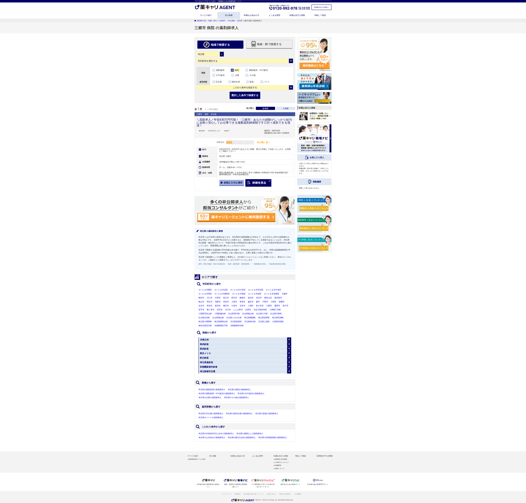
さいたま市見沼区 (255, 290)
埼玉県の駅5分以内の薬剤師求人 (242, 437)
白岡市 (248, 310)
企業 (237, 75)
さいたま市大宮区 (238, 290)
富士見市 (260, 306)
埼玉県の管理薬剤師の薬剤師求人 (272, 437)
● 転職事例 (277, 465)
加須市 (251, 298)
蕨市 (258, 302)
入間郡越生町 (220, 314)
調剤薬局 (220, 70)
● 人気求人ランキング (281, 462)
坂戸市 (285, 306)
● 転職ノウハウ (279, 468)
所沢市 (234, 298)
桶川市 (226, 306)
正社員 (219, 82)
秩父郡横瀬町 (250, 318)
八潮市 (251, 306)
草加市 (242, 302)
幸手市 (201, 310)
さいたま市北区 (221, 290)
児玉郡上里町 (264, 321)
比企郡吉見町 (204, 318)
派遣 (252, 82)
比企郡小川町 (262, 314)
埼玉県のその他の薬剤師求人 (236, 397)
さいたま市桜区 (205, 294)
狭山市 (201, 302)
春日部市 (278, 298)
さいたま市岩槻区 (271, 294)
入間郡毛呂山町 (205, 314)
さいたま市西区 (205, 290)
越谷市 (251, 302)
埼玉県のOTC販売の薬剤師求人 (251, 393)
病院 (236, 70)
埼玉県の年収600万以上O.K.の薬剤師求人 (216, 433)
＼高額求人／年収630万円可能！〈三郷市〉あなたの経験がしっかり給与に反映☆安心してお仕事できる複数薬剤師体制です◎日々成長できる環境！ (244, 122)
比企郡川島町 (276, 314)
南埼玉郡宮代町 (205, 325)
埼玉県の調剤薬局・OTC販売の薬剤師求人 (216, 393)
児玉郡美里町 (236, 321)
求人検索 (229, 15)
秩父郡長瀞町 (278, 318)
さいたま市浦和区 (222, 294)
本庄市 (259, 298)
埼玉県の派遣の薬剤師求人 (266, 413)
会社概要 (298, 494)
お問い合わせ (271, 494)
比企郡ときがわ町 (234, 318)
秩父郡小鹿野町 (205, 321)
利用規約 (237, 494)
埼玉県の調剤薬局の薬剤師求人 (211, 389)
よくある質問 (274, 15)
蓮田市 (277, 306)
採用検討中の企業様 (325, 456)
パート (267, 82)
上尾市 (234, 302)
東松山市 (268, 298)
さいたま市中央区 (273, 290)
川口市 (209, 298)
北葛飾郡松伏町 (237, 325)
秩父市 (226, 298)
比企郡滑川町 (234, 314)
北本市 (242, 306)
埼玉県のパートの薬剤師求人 (210, 417)
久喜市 (234, 306)
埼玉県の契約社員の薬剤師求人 (239, 413)
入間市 (273, 302)
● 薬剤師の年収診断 (280, 459)
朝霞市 (282, 302)
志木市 (201, 306)
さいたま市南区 (239, 294)
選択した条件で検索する (244, 95)
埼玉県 (239, 21)
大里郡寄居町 (278, 321)
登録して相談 (320, 15)
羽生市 (209, 302)
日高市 (220, 310)
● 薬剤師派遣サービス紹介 (197, 459)
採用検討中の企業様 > (321, 7)
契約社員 (236, 82)
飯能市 (242, 298)
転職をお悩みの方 (251, 15)
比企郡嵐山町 (248, 314)
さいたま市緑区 (254, 294)
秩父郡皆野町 (264, 318)
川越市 (285, 294)
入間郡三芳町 (275, 310)
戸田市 (265, 302)
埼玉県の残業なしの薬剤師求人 (249, 433)
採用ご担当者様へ (285, 494)
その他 (252, 75)
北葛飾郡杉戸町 (221, 325)
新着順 (265, 108)
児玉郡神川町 (250, 321)
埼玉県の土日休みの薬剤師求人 (211, 437)
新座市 (218, 306)
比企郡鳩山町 (218, 318)
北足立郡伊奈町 (260, 310)
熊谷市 (201, 298)
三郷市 (269, 306)
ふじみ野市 (238, 310)
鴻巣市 (218, 302)
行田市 (218, 298)
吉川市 (228, 310)
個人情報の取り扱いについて (254, 494)
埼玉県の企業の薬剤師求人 (209, 397)
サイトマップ (226, 494)
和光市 (209, 306)
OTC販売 (220, 75)
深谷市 (226, 302)
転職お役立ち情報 (297, 15)
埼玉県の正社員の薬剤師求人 (210, 413)
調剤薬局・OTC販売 (258, 70)
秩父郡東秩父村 (221, 321)
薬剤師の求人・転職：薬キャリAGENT (211, 21)
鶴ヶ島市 (210, 310)
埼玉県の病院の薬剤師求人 (239, 389)
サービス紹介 (206, 15)
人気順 (285, 108)
